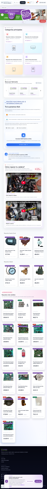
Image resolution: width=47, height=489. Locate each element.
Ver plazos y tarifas (22, 144)
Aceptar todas (38, 481)
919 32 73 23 (11, 454)
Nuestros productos (4, 468)
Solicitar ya (43, 21)
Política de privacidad (5, 460)
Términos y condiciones (5, 466)
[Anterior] (2, 14)
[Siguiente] (44, 14)
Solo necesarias (30, 481)
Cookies (2, 461)
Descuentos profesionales (5, 469)
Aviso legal (3, 458)
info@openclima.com (5, 454)
